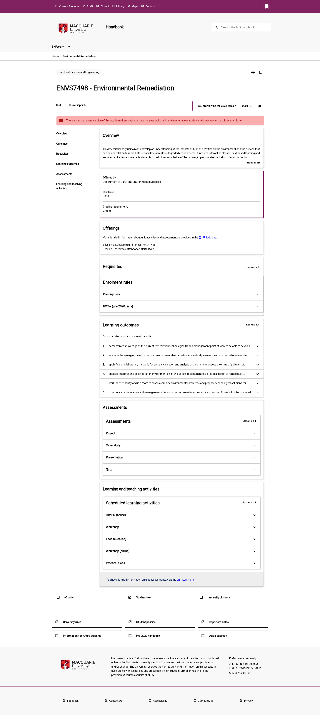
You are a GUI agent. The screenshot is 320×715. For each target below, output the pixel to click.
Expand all (252, 266)
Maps (135, 6)
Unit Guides (209, 237)
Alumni (105, 6)
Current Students (69, 6)
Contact (150, 6)
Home (55, 56)
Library (120, 6)
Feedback (73, 700)
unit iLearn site (185, 579)
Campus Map (206, 700)
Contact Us (115, 700)
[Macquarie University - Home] (76, 29)
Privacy (248, 700)
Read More (254, 163)
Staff (90, 6)
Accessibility (160, 700)
